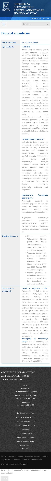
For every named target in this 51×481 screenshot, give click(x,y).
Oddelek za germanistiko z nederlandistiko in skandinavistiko (29, 8)
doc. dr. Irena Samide (30, 42)
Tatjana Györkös (25, 433)
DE (48, 18)
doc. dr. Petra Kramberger (26, 425)
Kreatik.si (23, 464)
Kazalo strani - (25, 446)
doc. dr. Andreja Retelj (25, 442)
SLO (44, 18)
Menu (3, 24)
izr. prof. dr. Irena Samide (25, 417)
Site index (25, 448)
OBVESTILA (35, 18)
